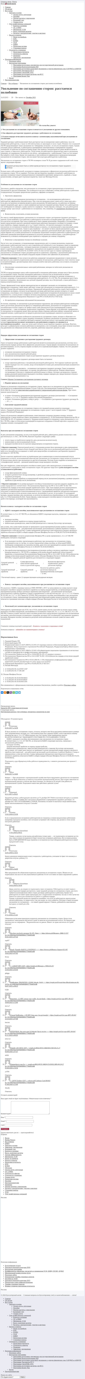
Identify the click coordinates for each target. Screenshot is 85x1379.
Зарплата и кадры (11, 1145)
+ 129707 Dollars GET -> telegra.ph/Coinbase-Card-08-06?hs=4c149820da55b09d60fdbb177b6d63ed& (27, 1081)
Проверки (8, 1185)
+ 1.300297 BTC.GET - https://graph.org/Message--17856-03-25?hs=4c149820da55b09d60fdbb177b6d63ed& (29, 967)
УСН (6, 1192)
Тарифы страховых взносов (14, 1284)
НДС (6, 1164)
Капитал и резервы (11, 1151)
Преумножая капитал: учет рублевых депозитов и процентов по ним (25, 712)
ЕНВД (7, 1143)
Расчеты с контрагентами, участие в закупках (21, 1188)
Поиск (14, 2)
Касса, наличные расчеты (14, 1153)
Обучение (8, 1168)
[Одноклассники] (5, 692)
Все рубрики (9, 1142)
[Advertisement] (38, 698)
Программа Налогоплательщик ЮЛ (25, 1358)
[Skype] (16, 692)
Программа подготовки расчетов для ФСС (28, 1366)
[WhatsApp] (13, 692)
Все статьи (9, 1302)
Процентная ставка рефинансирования (19, 1282)
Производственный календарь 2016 (17, 1267)
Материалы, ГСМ (11, 1157)
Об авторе (8, 1300)
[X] (8, 692)
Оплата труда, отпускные (14, 1170)
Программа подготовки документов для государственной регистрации (38, 1356)
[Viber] (11, 692)
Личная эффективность (13, 1155)
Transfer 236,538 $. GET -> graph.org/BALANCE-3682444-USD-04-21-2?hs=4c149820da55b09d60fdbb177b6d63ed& (32, 1049)
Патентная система (11, 1179)
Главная (8, 1299)
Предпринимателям (12, 1183)
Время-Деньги (10, 1140)
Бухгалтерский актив (8, 3)
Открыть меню (6, 2)
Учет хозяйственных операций (16, 1194)
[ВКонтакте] (2, 692)
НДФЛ (7, 1166)
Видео (7, 1138)
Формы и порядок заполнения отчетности (20, 1286)
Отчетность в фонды (12, 1173)
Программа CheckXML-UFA (23, 1364)
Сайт (2, 1125)
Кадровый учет (10, 1149)
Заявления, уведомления (13, 1147)
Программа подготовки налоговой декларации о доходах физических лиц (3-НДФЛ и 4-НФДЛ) (47, 1360)
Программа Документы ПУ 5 (23, 1362)
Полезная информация (13, 1351)
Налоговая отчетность (13, 1162)
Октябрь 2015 (31, 97)
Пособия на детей (11, 1279)
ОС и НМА (9, 1171)
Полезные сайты (70, 685)
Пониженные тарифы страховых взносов (19, 1277)
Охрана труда (10, 1177)
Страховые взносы (11, 1190)
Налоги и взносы (11, 1160)
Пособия (8, 1181)
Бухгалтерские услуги (13, 1265)
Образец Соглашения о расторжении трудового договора (28, 379)
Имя (3, 1117)
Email (3, 1121)
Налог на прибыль (11, 1158)
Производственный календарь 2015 (17, 1280)
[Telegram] (19, 692)
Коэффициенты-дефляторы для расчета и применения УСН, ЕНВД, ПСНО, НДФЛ (34, 1271)
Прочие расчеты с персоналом (15, 1186)
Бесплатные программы (13, 1269)
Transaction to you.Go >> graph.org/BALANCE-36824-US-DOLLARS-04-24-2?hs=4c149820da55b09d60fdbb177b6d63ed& (34, 1065)
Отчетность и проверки (13, 1175)
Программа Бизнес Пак (21, 1368)
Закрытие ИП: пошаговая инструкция (14, 708)
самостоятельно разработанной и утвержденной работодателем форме (42, 390)
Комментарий (6, 1114)
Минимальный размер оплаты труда (18, 1273)
